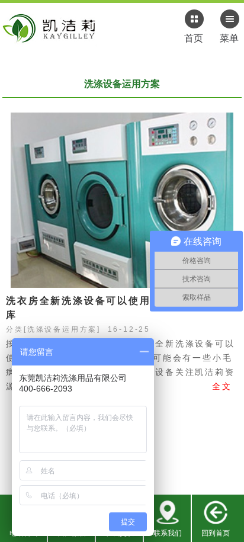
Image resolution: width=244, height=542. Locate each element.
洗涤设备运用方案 (62, 329)
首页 (193, 38)
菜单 (229, 38)
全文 (222, 386)
